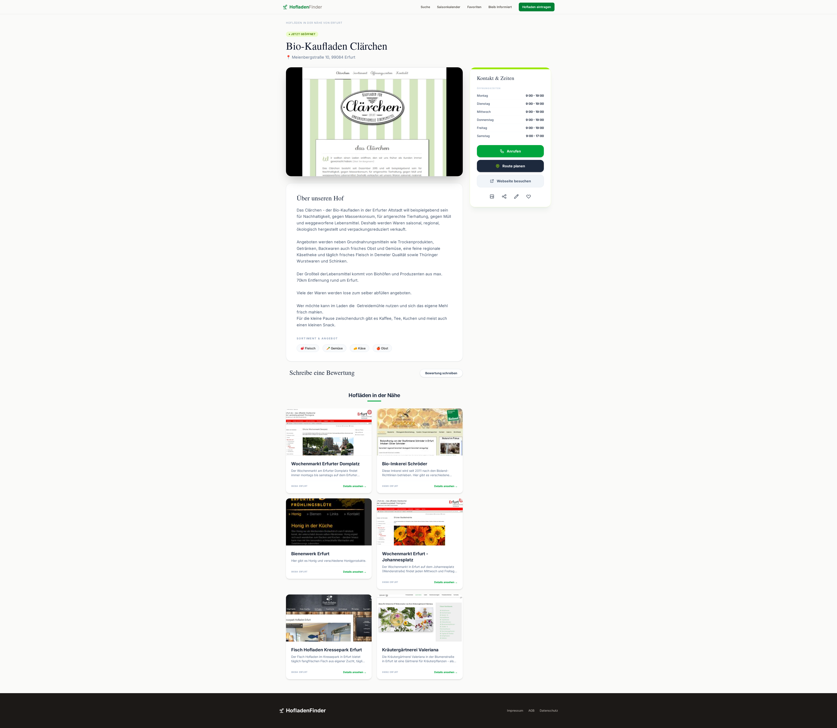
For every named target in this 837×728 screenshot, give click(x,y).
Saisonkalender (448, 7)
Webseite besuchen (514, 181)
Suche (425, 7)
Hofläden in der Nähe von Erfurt (314, 22)
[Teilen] (504, 196)
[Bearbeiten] (516, 196)
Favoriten (474, 7)
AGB (531, 710)
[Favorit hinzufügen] (528, 196)
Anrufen (514, 151)
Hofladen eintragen (536, 7)
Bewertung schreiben (441, 373)
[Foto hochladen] (492, 196)
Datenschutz (549, 710)
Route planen (513, 166)
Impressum (515, 710)
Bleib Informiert (500, 7)
